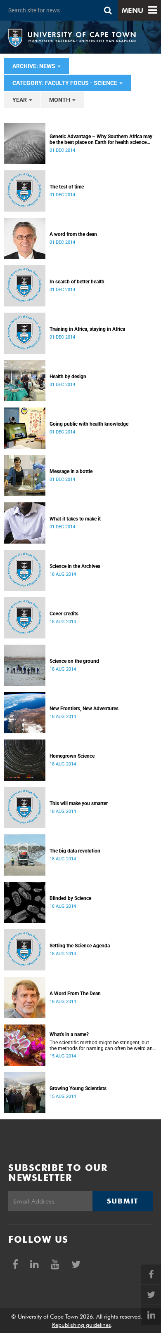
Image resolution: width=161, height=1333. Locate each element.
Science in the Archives (75, 566)
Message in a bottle (71, 471)
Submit (122, 1201)
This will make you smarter (79, 803)
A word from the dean (73, 234)
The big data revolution (75, 851)
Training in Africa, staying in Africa (87, 329)
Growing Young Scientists (78, 1088)
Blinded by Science (70, 898)
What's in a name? (69, 1034)
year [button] (20, 100)
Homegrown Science (72, 756)
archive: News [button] (34, 66)
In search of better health (77, 282)
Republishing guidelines (81, 1324)
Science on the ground (74, 661)
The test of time (67, 187)
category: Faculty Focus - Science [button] (65, 83)
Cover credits (64, 614)
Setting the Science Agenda (80, 946)
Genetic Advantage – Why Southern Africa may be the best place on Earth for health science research (101, 139)
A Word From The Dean (75, 993)
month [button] (60, 100)
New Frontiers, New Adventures (84, 708)
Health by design (68, 376)
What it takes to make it (75, 519)
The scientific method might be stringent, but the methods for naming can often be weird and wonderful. (103, 1045)
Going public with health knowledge (89, 424)
